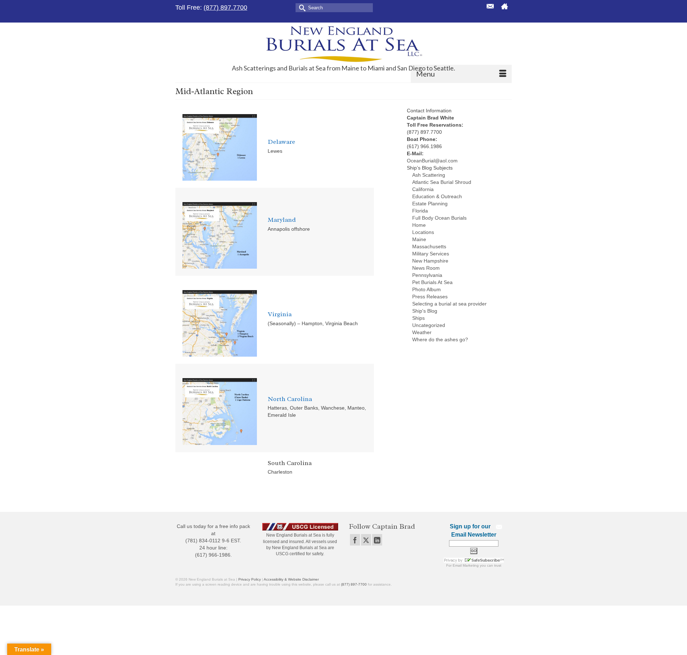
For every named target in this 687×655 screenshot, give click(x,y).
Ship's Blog (424, 311)
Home (419, 225)
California (423, 189)
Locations (423, 232)
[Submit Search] (301, 7)
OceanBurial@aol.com (432, 160)
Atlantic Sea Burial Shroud (441, 182)
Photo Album (426, 289)
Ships (418, 318)
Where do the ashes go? (440, 339)
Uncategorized (428, 325)
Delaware (281, 142)
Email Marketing (466, 565)
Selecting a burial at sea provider (449, 304)
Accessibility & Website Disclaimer (291, 579)
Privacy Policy (249, 579)
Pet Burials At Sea (432, 282)
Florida (420, 211)
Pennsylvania (427, 275)
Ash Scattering (428, 175)
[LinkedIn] (377, 539)
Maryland (282, 220)
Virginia (280, 314)
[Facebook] (355, 539)
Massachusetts (429, 246)
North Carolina (290, 399)
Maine (419, 239)
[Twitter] (366, 539)
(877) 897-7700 (354, 584)
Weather (422, 332)
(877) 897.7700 (225, 7)
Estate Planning (430, 203)
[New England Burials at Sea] (343, 43)
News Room (426, 268)
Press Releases (430, 296)
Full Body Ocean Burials (439, 218)
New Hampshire (430, 261)
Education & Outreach (437, 196)
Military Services (430, 253)
